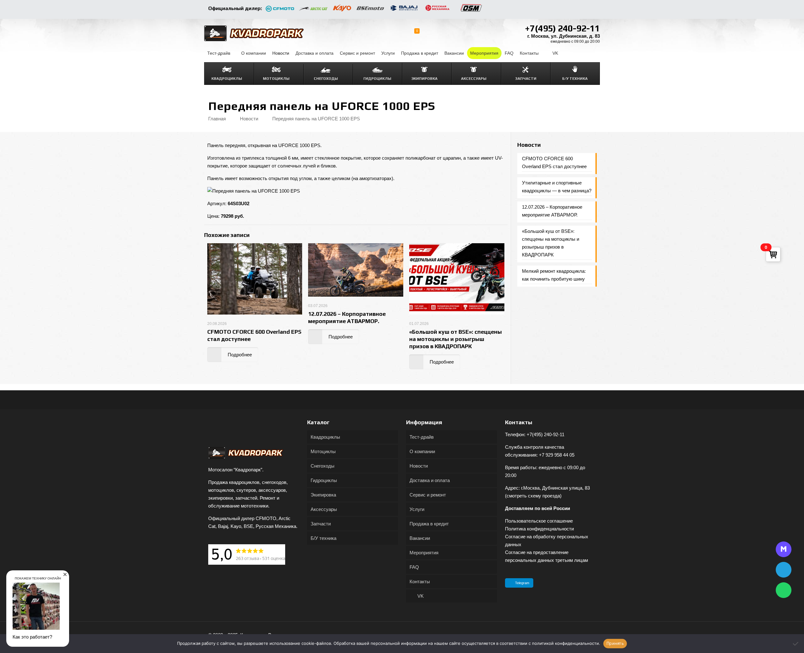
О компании (422, 451)
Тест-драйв (422, 437)
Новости (249, 118)
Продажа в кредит (429, 523)
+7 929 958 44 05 (556, 455)
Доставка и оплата (430, 480)
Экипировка (323, 494)
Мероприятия (424, 552)
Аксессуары (324, 509)
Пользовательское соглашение (539, 521)
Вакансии (420, 538)
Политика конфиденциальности (539, 528)
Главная (217, 118)
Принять (615, 643)
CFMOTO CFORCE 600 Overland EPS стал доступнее (554, 162)
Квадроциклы (325, 437)
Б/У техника (323, 538)
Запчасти (321, 523)
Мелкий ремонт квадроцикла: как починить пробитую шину (554, 275)
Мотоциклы (323, 451)
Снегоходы (322, 466)
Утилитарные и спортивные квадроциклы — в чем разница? (556, 186)
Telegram (522, 583)
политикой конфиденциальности (565, 643)
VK (420, 596)
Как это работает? (32, 636)
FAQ (414, 567)
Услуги (417, 509)
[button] (65, 574)
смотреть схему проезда (533, 495)
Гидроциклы (324, 480)
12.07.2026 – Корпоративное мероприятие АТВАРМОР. (552, 210)
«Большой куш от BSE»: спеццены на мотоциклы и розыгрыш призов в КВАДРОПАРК (455, 338)
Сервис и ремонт (428, 494)
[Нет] (796, 643)
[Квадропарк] (254, 33)
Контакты (420, 581)
